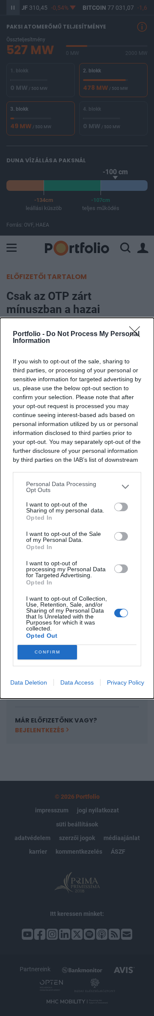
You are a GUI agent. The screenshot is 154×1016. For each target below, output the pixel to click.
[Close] (137, 334)
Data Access (77, 682)
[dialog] (77, 508)
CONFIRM (47, 652)
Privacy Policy (125, 682)
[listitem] (77, 487)
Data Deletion (28, 682)
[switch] (121, 507)
